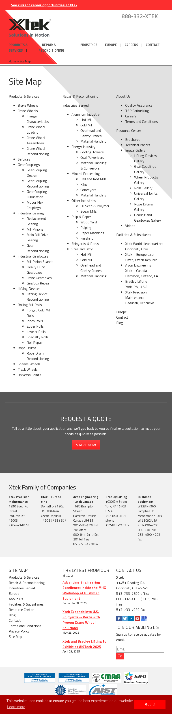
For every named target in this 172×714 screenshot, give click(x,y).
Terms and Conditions (141, 121)
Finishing (87, 238)
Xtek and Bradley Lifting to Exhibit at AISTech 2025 (84, 644)
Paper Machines (92, 233)
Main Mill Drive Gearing (37, 237)
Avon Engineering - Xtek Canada (85, 499)
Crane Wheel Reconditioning (38, 151)
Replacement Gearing (36, 221)
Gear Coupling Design (37, 172)
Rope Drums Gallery (143, 206)
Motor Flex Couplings (35, 205)
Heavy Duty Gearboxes (36, 269)
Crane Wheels (28, 110)
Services (24, 159)
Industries (88, 44)
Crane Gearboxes (39, 277)
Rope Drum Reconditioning (38, 355)
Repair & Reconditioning (51, 47)
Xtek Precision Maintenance (19, 499)
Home (13, 61)
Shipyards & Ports (85, 243)
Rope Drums (27, 347)
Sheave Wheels (29, 364)
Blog (119, 322)
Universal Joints (29, 374)
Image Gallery (135, 150)
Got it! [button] (150, 704)
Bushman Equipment (145, 499)
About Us (123, 96)
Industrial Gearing (31, 213)
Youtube (137, 618)
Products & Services (18, 47)
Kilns (84, 184)
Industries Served (75, 105)
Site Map (15, 636)
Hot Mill (86, 119)
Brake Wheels (28, 105)
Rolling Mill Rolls (30, 304)
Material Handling (93, 141)
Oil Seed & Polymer (94, 206)
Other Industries (83, 200)
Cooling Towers (92, 152)
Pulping (85, 227)
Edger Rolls (35, 326)
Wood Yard (88, 222)
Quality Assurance (139, 105)
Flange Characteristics (38, 118)
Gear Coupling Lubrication (37, 194)
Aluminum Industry (85, 114)
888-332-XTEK (140, 16)
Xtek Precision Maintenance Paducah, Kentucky (139, 297)
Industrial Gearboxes (33, 256)
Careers (131, 44)
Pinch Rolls (35, 321)
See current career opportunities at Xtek (44, 5)
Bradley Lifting (116, 496)
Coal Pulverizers (92, 157)
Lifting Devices (29, 288)
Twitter (125, 618)
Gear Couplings (29, 164)
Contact (153, 44)
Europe (111, 44)
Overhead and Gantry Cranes (91, 133)
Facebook (119, 618)
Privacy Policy (19, 631)
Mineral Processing (85, 173)
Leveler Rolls (36, 331)
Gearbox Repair (38, 283)
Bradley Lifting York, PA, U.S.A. (136, 284)
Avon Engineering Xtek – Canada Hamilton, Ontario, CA (141, 270)
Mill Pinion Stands (40, 261)
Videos (130, 225)
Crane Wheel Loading (36, 129)
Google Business (144, 618)
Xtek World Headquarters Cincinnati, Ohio (144, 246)
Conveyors (88, 189)
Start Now (86, 444)
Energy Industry (83, 146)
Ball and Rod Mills (93, 179)
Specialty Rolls (38, 337)
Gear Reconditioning (38, 248)
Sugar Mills (88, 211)
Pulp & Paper (81, 216)
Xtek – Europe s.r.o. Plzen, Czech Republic (141, 257)
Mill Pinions (35, 229)
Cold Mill (86, 125)
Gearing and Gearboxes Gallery (147, 217)
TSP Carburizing (137, 110)
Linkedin (131, 618)
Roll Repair (35, 342)
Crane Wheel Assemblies (36, 140)
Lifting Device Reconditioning (38, 296)
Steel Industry (82, 249)
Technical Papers (137, 145)
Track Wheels (28, 369)
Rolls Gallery (143, 188)
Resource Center (128, 130)
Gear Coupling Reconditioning (38, 183)
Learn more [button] (16, 707)
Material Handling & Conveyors (93, 165)
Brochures (132, 139)
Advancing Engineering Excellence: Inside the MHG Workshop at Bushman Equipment (84, 590)
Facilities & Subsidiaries (133, 234)
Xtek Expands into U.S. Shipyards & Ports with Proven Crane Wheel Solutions (81, 619)
